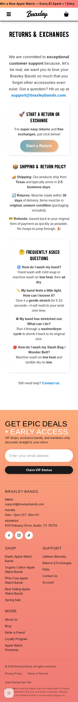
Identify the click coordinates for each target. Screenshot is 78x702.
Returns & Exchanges (57, 563)
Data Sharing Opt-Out (18, 682)
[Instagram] (19, 535)
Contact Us (49, 576)
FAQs (46, 569)
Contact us (50, 383)
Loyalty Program (16, 639)
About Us (11, 619)
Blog (8, 626)
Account (48, 582)
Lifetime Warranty (54, 556)
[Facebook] (9, 535)
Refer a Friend (15, 632)
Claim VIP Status (39, 470)
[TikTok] (29, 535)
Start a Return (39, 146)
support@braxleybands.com (38, 95)
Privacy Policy (13, 673)
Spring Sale (13, 600)
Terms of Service (37, 673)
